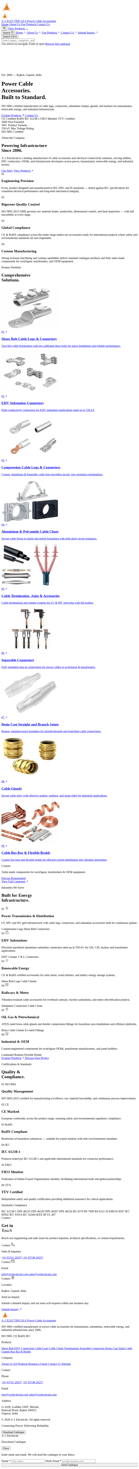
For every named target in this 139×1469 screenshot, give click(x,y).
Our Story (7, 170)
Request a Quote (38, 1363)
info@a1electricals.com (15, 1274)
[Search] (4, 28)
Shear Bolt (7, 1348)
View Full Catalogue (13, 881)
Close (6, 1448)
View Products (17, 28)
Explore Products (11, 115)
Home (5, 24)
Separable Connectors (92, 1348)
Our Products (29, 24)
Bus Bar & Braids (20, 1351)
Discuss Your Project (37, 1058)
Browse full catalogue (57, 43)
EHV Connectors (24, 1348)
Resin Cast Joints (115, 1348)
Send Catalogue (69, 1465)
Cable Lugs (42, 1348)
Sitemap (66, 1363)
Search (7, 32)
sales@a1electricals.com (43, 1274)
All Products (20, 1363)
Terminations (72, 1348)
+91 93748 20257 (33, 1257)
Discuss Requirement (13, 878)
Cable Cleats (56, 1348)
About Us (15, 24)
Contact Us (43, 24)
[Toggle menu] (27, 29)
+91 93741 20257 (12, 1257)
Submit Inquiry (87, 32)
